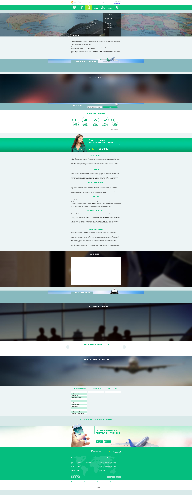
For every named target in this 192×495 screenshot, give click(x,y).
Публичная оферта (74, 484)
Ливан (78, 469)
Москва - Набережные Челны (105, 466)
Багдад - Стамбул (113, 463)
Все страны (73, 471)
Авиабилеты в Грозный (76, 404)
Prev (67, 345)
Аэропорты (98, 485)
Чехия (78, 463)
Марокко (78, 465)
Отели (117, 8)
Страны (89, 8)
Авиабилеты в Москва (75, 399)
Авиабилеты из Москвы (110, 391)
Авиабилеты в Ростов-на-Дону (77, 400)
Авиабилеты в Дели (75, 391)
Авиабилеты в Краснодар (76, 402)
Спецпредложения (100, 486)
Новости (74, 8)
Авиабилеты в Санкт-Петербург (77, 411)
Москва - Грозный (113, 465)
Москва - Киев (102, 470)
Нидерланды (79, 467)
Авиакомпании (99, 484)
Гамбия (72, 469)
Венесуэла (79, 462)
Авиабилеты (110, 8)
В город (72, 485)
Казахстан (73, 470)
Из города (72, 486)
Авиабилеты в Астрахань (76, 409)
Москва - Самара (113, 466)
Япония (72, 462)
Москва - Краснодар (103, 469)
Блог (81, 8)
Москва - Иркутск (113, 462)
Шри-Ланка (73, 465)
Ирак (78, 470)
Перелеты (98, 487)
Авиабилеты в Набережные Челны (78, 413)
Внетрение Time (112, 484)
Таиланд (72, 467)
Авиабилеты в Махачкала (76, 408)
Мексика (72, 466)
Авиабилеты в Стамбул (76, 393)
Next (123, 345)
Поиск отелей (99, 483)
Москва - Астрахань (113, 469)
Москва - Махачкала (103, 463)
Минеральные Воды (89, 462)
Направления (96, 8)
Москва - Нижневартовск (104, 467)
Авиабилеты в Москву (92, 391)
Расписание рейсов (113, 485)
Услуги (111, 483)
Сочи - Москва (102, 465)
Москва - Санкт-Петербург (114, 467)
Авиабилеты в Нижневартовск (77, 397)
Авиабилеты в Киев (75, 395)
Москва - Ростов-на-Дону (104, 462)
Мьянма (78, 466)
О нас (72, 483)
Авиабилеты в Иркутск (76, 406)
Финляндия (73, 463)
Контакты (103, 8)
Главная (72, 11)
